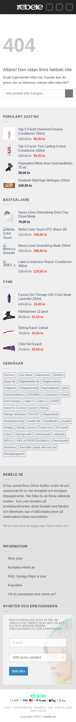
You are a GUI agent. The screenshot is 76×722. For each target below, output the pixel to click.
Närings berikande (14, 414)
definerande (42, 375)
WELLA (8, 440)
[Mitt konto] (59, 7)
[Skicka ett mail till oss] (15, 530)
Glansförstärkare (14, 394)
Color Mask (25, 375)
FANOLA (58, 375)
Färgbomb (10, 387)
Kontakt (40, 707)
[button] (5, 7)
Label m (42, 401)
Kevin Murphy (12, 401)
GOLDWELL (35, 394)
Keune (65, 394)
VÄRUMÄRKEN (23, 707)
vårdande (59, 434)
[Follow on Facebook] (5, 530)
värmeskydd (42, 434)
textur (31, 427)
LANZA (55, 401)
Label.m (29, 401)
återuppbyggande (14, 453)
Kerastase (52, 394)
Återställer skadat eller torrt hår (38, 447)
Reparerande (50, 414)
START (7, 707)
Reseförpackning (14, 421)
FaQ (50, 707)
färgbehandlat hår (29, 381)
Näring (44, 407)
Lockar (21, 407)
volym (7, 434)
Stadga (8, 427)
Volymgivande (23, 434)
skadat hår (34, 421)
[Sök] (49, 7)
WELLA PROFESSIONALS (33, 440)
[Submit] (69, 93)
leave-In (9, 407)
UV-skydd (61, 427)
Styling (20, 427)
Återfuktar (10, 447)
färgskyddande (50, 387)
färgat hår (9, 381)
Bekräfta (18, 671)
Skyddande (50, 421)
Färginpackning (29, 387)
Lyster (32, 407)
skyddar (65, 421)
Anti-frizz (9, 375)
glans (66, 387)
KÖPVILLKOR (63, 707)
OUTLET (34, 414)
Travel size (45, 427)
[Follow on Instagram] (10, 530)
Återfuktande (60, 440)
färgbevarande (51, 381)
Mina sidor (38, 710)
